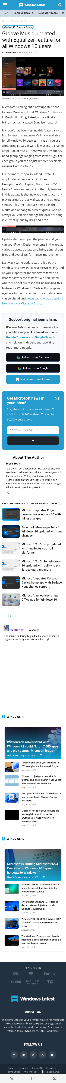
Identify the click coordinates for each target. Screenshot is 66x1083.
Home (5, 21)
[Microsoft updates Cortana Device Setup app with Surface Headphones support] (11, 582)
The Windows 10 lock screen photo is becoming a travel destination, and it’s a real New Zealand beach (41, 940)
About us (12, 1068)
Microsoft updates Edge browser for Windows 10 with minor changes (41, 514)
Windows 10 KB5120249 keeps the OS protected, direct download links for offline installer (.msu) (40, 888)
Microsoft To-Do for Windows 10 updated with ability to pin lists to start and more (41, 565)
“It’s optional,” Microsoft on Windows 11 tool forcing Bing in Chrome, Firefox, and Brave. (41, 797)
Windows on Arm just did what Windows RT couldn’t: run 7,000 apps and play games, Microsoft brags (32, 746)
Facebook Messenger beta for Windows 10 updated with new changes (41, 531)
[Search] (60, 5)
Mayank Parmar (14, 877)
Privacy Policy (30, 1071)
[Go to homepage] (11, 1078)
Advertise (24, 1068)
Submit (33, 440)
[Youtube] (52, 1055)
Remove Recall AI (24, 13)
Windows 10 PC (18, 21)
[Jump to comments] (33, 1078)
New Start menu (48, 13)
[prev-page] (5, 616)
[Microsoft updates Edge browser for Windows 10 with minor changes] (11, 514)
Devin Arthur (12, 755)
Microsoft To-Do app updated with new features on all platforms (41, 548)
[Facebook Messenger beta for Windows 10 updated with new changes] (11, 531)
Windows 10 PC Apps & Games (18, 27)
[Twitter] (9, 493)
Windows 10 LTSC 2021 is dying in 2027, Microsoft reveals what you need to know (41, 922)
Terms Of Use (13, 1071)
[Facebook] (14, 1055)
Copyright (51, 1068)
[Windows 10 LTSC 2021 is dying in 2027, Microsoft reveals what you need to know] (12, 923)
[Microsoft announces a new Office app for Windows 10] (11, 599)
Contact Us (37, 1068)
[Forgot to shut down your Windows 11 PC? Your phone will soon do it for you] (12, 767)
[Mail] (23, 1055)
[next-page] (10, 616)
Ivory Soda (10, 52)
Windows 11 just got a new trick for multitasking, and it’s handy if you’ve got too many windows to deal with (41, 780)
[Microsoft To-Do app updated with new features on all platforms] (11, 548)
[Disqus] (33, 668)
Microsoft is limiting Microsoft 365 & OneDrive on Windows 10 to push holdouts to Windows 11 (32, 868)
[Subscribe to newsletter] (55, 1078)
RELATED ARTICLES (13, 503)
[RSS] (33, 1055)
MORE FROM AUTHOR (44, 503)
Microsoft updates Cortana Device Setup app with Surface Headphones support (41, 582)
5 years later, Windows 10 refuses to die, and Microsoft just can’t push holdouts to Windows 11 (39, 905)
